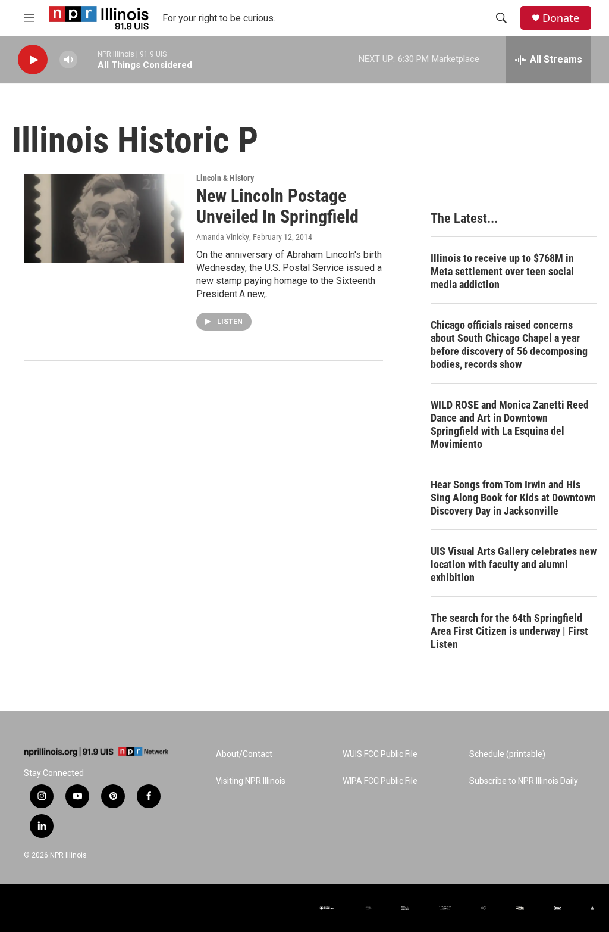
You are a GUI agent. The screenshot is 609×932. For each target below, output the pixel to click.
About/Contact (244, 754)
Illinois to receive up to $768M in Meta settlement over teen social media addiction (502, 271)
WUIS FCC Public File (380, 754)
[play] (32, 60)
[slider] (87, 59)
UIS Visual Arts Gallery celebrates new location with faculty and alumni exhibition (514, 564)
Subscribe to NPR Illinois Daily (523, 781)
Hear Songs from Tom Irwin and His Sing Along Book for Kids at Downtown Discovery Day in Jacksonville (513, 497)
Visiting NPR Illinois (250, 781)
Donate (560, 18)
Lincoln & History (225, 178)
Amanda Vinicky (222, 237)
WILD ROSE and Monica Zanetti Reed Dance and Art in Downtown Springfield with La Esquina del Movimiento (510, 424)
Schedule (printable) (507, 754)
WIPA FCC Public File (380, 781)
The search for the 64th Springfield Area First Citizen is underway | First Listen (509, 631)
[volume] (68, 59)
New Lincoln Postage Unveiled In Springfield (277, 206)
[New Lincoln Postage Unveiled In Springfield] (104, 218)
